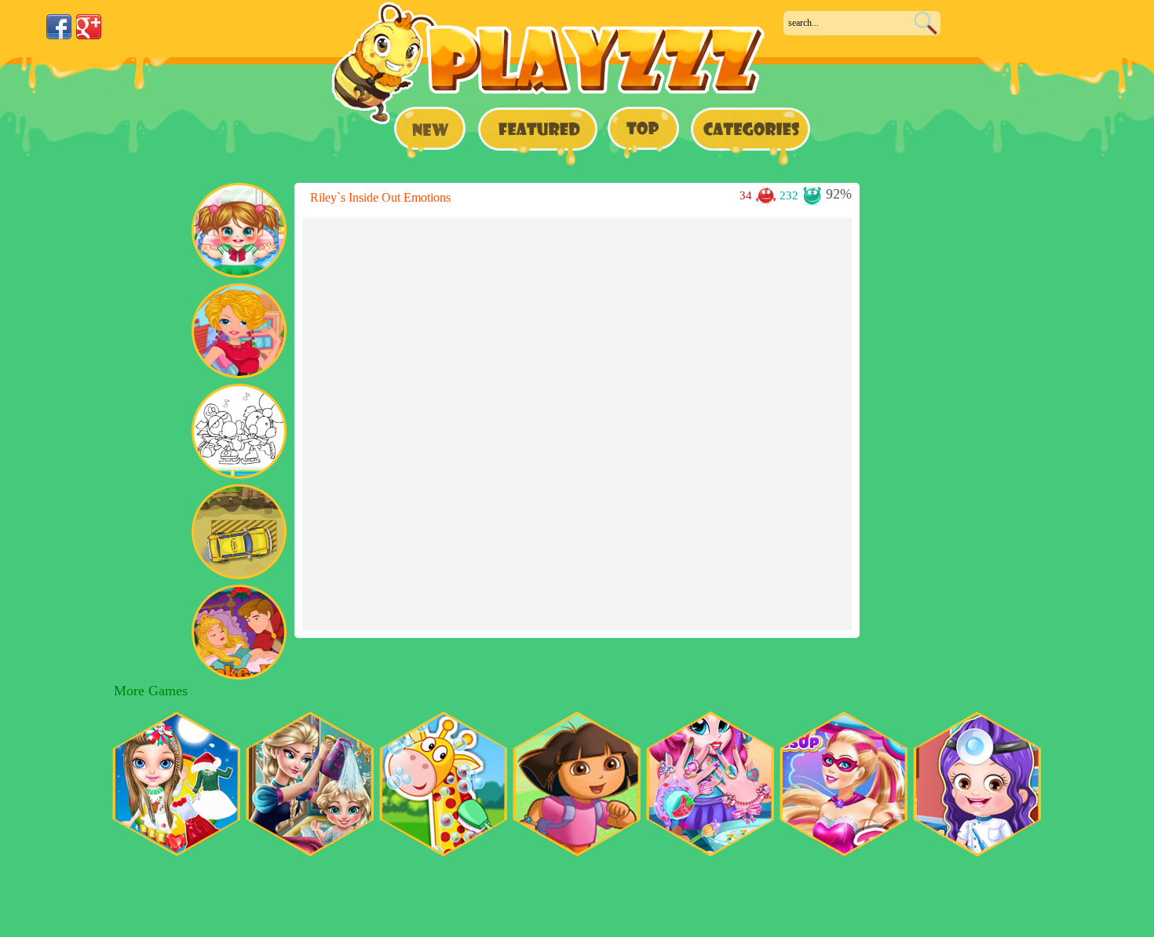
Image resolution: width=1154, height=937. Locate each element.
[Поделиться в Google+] (88, 26)
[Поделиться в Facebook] (58, 26)
